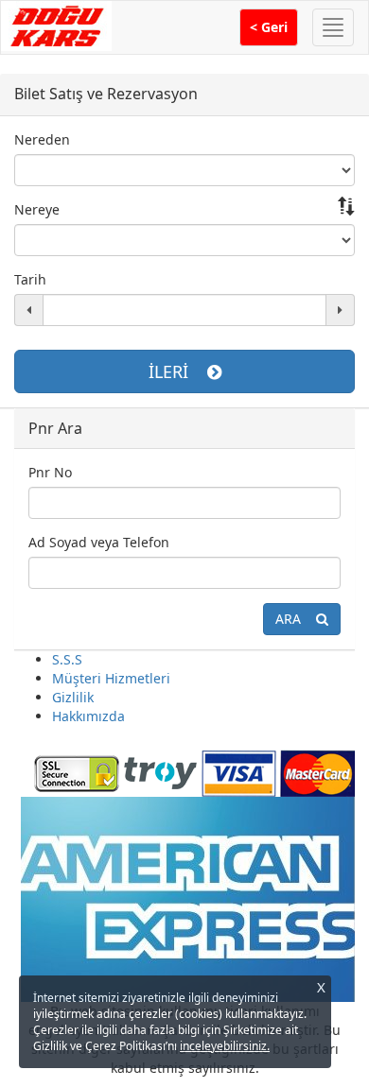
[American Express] (187, 898)
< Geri (269, 27)
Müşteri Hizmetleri (111, 678)
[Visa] (239, 772)
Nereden (42, 139)
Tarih (30, 279)
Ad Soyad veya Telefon (98, 542)
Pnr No (50, 472)
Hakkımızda (88, 716)
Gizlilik (73, 697)
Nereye (37, 209)
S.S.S (67, 659)
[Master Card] (317, 772)
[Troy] (160, 772)
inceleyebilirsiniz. (225, 1046)
